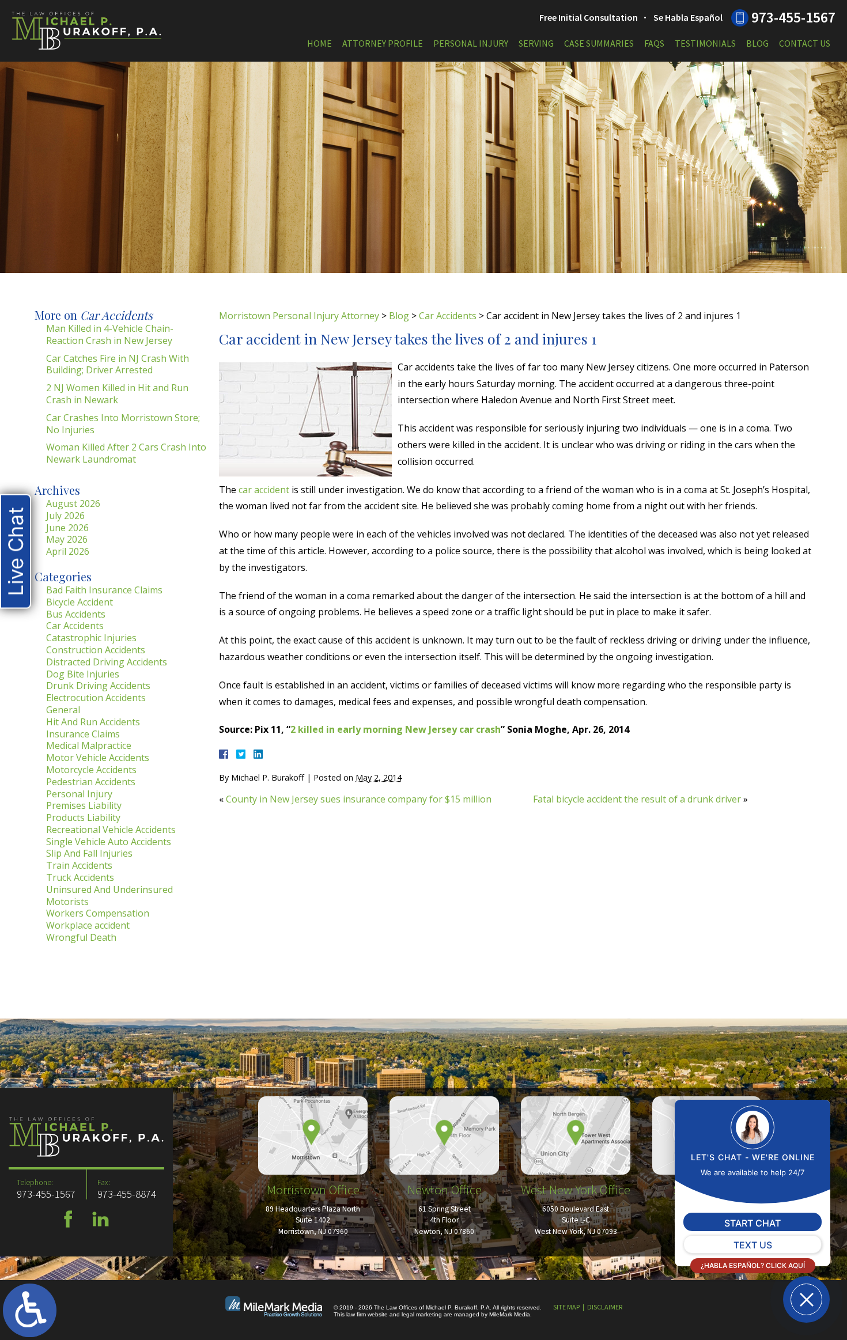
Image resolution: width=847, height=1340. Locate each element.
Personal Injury (470, 43)
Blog (757, 43)
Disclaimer (604, 1307)
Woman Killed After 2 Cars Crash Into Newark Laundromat (126, 453)
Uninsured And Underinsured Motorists (109, 895)
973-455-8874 (126, 1194)
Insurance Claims (83, 734)
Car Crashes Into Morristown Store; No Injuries (123, 423)
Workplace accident (88, 925)
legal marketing (422, 1314)
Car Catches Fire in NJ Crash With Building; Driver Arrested (117, 364)
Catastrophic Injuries (91, 637)
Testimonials (705, 43)
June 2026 (67, 527)
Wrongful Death (81, 937)
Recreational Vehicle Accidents (111, 829)
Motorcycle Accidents (91, 769)
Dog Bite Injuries (82, 674)
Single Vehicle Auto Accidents (108, 841)
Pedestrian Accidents (90, 781)
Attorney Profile (382, 43)
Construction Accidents (95, 649)
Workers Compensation (97, 913)
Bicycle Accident (79, 602)
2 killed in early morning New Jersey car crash (395, 729)
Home (319, 43)
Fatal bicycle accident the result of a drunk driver (637, 799)
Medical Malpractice (88, 745)
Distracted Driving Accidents (106, 662)
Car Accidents (448, 315)
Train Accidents (79, 865)
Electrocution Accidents (96, 697)
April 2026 (67, 551)
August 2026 (73, 503)
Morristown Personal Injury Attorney (299, 315)
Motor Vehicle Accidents (97, 757)
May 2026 (67, 539)
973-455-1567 (793, 17)
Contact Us (804, 43)
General (63, 709)
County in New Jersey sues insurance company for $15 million (358, 799)
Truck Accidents (80, 877)
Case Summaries (599, 43)
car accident (264, 489)
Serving (536, 43)
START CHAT (752, 1223)
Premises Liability (84, 805)
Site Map (566, 1307)
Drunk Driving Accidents (98, 685)
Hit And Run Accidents (93, 722)
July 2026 (65, 515)
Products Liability (83, 817)
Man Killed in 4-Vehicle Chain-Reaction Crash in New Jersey (109, 334)
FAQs (654, 43)
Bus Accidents (75, 614)
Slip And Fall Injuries (89, 853)
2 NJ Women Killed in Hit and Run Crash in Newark (117, 393)
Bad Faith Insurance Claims (104, 590)
